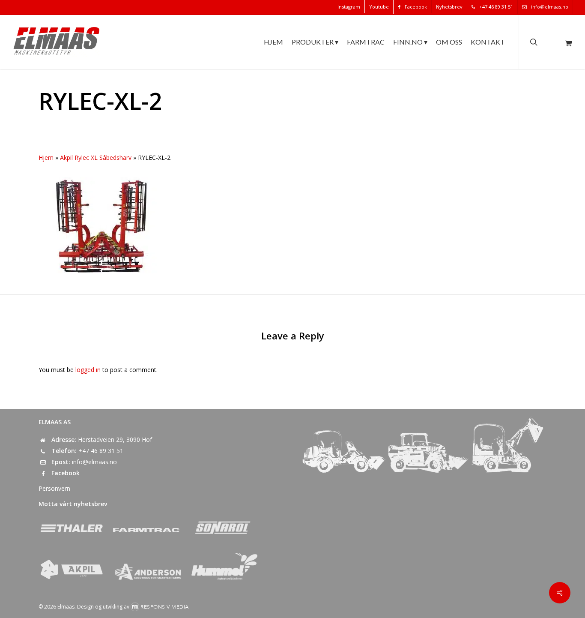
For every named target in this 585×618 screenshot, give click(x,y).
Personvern (54, 488)
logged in (88, 370)
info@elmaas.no (94, 462)
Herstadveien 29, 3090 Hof (115, 439)
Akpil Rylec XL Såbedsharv (95, 157)
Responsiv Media (164, 606)
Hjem (46, 157)
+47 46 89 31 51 (100, 451)
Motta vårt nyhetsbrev (73, 504)
